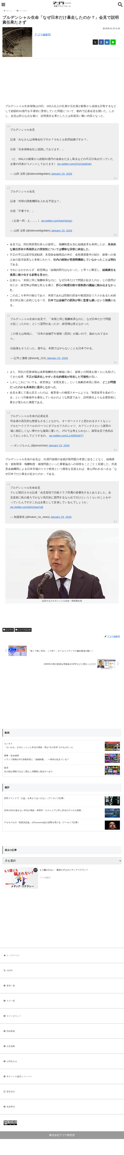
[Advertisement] (62, 80)
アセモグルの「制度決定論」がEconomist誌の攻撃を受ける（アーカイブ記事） (42, 822)
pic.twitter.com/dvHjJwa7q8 (26, 507)
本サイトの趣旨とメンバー (19, 1076)
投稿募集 (11, 1031)
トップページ (13, 955)
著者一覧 (11, 985)
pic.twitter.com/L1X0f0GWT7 (66, 435)
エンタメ (8, 743)
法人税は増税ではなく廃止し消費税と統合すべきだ (28, 771)
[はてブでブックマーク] (107, 42)
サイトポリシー (14, 1016)
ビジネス (9, 630)
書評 (7, 787)
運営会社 (10, 1091)
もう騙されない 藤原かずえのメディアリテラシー (64, 870)
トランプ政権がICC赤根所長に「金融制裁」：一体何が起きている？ (36, 759)
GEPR (10, 970)
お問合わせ (12, 1061)
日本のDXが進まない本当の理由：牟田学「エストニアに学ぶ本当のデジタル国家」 (43, 810)
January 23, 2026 (61, 173)
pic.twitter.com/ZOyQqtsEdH (74, 163)
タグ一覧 (11, 1000)
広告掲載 (11, 1046)
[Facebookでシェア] (101, 42)
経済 (6, 767)
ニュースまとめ (24, 630)
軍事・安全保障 (11, 755)
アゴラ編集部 (42, 34)
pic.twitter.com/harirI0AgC (56, 220)
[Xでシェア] (95, 42)
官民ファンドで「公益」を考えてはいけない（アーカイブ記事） (34, 798)
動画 (7, 732)
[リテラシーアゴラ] (20, 878)
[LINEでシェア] (113, 42)
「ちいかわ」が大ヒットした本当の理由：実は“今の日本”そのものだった (38, 747)
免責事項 (11, 1106)
